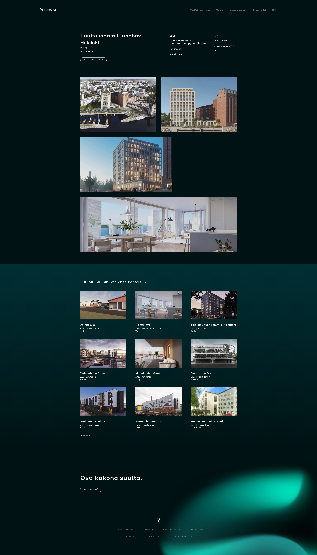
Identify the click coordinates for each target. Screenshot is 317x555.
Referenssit (132, 536)
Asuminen (86, 51)
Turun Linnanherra (148, 421)
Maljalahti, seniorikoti (94, 421)
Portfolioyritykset (200, 10)
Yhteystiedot (258, 10)
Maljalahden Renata (93, 373)
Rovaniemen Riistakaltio (207, 421)
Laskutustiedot (155, 536)
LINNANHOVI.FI (93, 59)
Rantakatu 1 (143, 324)
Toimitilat (156, 328)
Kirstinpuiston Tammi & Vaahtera (213, 324)
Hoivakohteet (92, 328)
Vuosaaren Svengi (203, 373)
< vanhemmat (84, 435)
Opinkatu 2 (87, 324)
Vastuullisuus (237, 10)
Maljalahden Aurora (149, 373)
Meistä (220, 10)
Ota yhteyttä (91, 489)
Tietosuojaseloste (183, 536)
